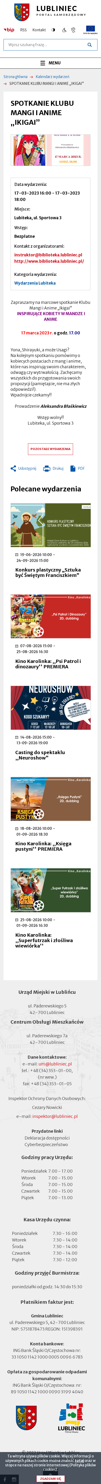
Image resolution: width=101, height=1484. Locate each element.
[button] (50, 150)
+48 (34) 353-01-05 (51, 1083)
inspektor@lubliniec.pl (55, 1116)
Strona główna (15, 76)
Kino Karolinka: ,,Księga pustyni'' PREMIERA (43, 846)
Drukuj (53, 469)
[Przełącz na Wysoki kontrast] (54, 29)
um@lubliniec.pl (55, 1064)
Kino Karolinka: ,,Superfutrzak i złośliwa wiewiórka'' (44, 940)
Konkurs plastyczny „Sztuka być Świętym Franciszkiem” (48, 572)
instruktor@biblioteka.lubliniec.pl (48, 255)
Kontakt (39, 30)
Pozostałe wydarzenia (50, 449)
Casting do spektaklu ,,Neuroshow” (40, 755)
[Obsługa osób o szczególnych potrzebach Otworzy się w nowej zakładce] (73, 29)
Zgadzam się (50, 1479)
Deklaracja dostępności (47, 1137)
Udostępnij (27, 468)
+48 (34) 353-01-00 (50, 1070)
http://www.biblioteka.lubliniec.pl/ (49, 261)
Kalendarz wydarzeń (52, 76)
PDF (81, 468)
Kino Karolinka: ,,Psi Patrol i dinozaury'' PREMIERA (48, 664)
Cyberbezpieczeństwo (46, 1144)
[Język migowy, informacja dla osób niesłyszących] (64, 29)
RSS (23, 30)
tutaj (79, 1460)
